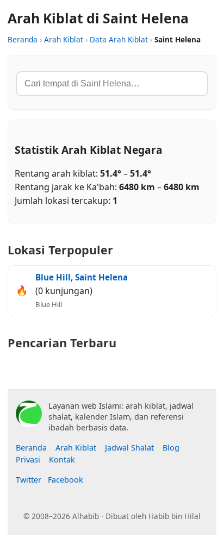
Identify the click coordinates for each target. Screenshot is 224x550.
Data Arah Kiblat (119, 39)
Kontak (62, 459)
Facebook (65, 479)
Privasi (28, 459)
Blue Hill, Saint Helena (81, 277)
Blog (171, 447)
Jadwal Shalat (129, 447)
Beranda (23, 39)
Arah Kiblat (63, 39)
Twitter (28, 479)
